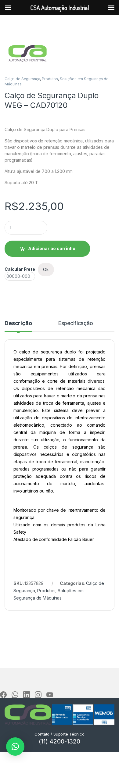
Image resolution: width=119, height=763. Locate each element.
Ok (46, 269)
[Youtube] (49, 694)
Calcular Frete (20, 269)
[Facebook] (3, 694)
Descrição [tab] (18, 323)
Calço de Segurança (22, 79)
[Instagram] (38, 694)
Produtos (50, 79)
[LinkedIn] (26, 694)
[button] (15, 746)
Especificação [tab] (75, 323)
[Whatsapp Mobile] (15, 694)
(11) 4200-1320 (59, 741)
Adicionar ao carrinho (51, 248)
